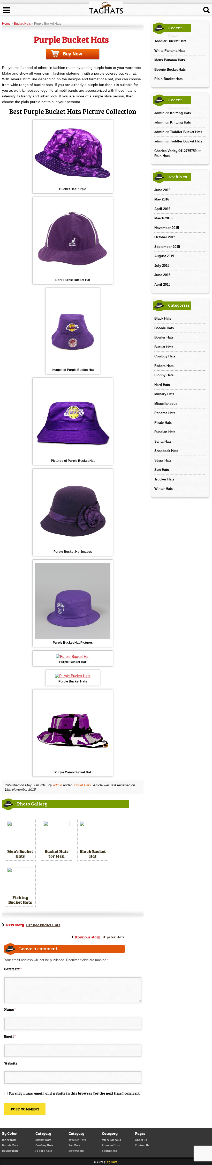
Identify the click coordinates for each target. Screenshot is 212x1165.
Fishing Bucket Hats (20, 900)
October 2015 (164, 237)
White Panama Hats (169, 51)
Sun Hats (161, 470)
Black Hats (162, 318)
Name (10, 1009)
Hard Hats (162, 385)
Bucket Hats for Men (57, 853)
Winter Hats (163, 489)
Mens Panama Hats (169, 60)
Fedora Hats (163, 366)
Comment (13, 969)
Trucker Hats (164, 479)
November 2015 (166, 228)
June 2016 (162, 190)
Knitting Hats (180, 113)
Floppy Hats (163, 375)
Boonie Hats (164, 328)
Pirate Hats (163, 423)
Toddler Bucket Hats (170, 41)
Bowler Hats (163, 337)
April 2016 (162, 209)
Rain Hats (162, 156)
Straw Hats (162, 460)
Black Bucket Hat (93, 853)
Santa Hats (162, 441)
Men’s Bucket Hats (20, 853)
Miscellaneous (165, 404)
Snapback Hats (166, 451)
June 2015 (162, 275)
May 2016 (161, 199)
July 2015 (161, 266)
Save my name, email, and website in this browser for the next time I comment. (74, 1093)
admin (57, 785)
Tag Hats (111, 1162)
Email (10, 1036)
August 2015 (164, 256)
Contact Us (142, 1145)
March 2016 (163, 218)
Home (6, 23)
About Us (141, 1140)
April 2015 (162, 284)
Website (10, 1063)
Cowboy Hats (164, 356)
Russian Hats (164, 432)
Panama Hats (164, 413)
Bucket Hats (22, 23)
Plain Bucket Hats (168, 79)
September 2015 (167, 247)
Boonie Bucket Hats (170, 69)
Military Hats (164, 394)
